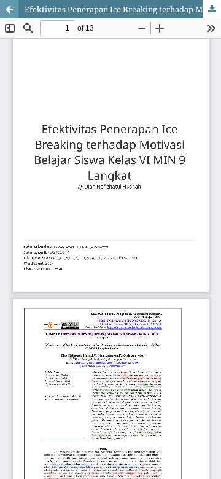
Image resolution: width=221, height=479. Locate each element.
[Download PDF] (212, 9)
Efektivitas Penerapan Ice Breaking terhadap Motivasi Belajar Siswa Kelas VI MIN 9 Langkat (123, 9)
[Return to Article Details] (9, 9)
